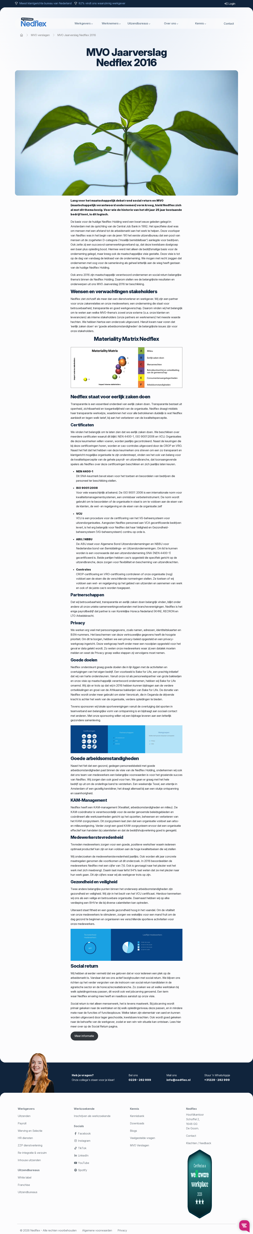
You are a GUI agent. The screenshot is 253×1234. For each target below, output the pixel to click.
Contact (229, 23)
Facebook (84, 1133)
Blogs (133, 1130)
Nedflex (191, 1108)
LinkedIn (82, 1155)
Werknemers (110, 23)
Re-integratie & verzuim (32, 1152)
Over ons (170, 23)
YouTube (83, 1163)
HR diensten (25, 1138)
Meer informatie (84, 1036)
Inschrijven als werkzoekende (92, 1116)
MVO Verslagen (139, 1145)
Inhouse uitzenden (29, 1160)
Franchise (24, 1185)
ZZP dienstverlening (30, 1145)
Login (231, 3)
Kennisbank (137, 1116)
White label (24, 1177)
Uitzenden (24, 1116)
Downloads (137, 1123)
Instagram (83, 1140)
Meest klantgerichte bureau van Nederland (45, 3)
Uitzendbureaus (138, 23)
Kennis (199, 23)
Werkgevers (83, 23)
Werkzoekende (84, 1108)
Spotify (82, 1170)
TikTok (81, 1148)
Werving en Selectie (30, 1130)
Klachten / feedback (198, 1143)
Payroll (22, 1123)
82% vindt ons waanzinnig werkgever (102, 3)
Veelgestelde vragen (142, 1138)
